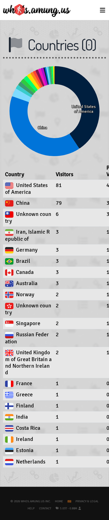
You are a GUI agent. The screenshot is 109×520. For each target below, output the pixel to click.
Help (31, 508)
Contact (45, 508)
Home (59, 501)
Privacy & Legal (87, 501)
